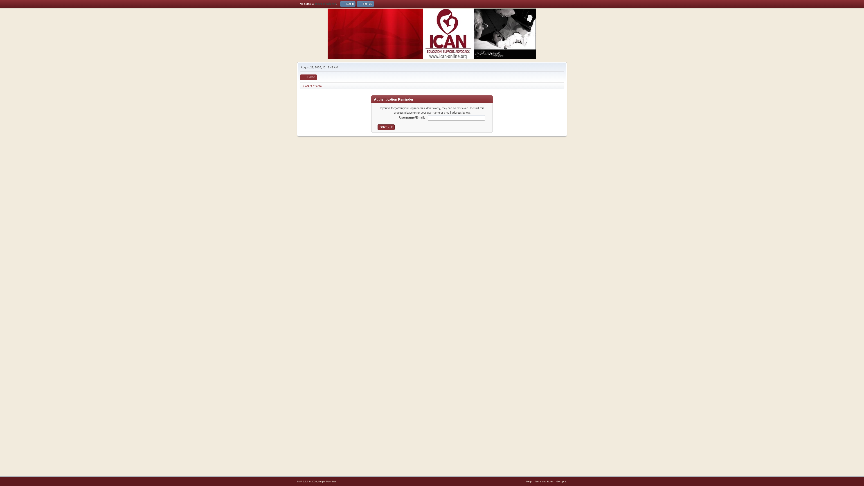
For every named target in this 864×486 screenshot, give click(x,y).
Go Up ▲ (561, 481)
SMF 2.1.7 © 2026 (307, 481)
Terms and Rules (544, 481)
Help (529, 481)
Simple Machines (327, 481)
